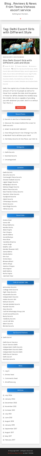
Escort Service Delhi (10, 345)
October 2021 (10, 410)
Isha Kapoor (7, 269)
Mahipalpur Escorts (10, 185)
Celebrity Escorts (9, 319)
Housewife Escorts (9, 295)
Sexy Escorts (7, 309)
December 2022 (11, 403)
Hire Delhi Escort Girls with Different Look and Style (17, 61)
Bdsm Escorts (8, 324)
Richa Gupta (7, 273)
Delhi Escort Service (10, 342)
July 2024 (8, 395)
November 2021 (10, 406)
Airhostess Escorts (9, 287)
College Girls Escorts (10, 290)
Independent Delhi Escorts (12, 347)
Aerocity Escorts (9, 175)
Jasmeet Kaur (8, 276)
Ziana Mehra (7, 252)
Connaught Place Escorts (12, 177)
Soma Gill (6, 223)
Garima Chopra (8, 266)
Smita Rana (7, 259)
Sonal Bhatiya (8, 237)
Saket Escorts (8, 199)
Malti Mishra (7, 271)
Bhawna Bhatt (8, 261)
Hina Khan (6, 240)
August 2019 (9, 421)
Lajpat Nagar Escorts (10, 182)
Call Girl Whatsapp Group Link (14, 311)
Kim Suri (6, 257)
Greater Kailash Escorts (11, 180)
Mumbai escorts (9, 359)
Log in (7, 371)
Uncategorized (19, 57)
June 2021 (8, 418)
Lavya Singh (7, 244)
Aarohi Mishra (8, 235)
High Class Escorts (9, 292)
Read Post (20, 107)
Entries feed (9, 375)
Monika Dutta (8, 227)
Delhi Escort (7, 337)
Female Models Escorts (11, 304)
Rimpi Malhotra (8, 225)
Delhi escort (7, 357)
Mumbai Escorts (11, 156)
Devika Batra (7, 254)
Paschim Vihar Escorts (11, 194)
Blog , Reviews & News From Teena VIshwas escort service (20, 7)
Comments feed (11, 378)
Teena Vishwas (22, 66)
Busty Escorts (8, 316)
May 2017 (8, 436)
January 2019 (10, 425)
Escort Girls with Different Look (17, 74)
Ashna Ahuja (7, 264)
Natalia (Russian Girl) (10, 249)
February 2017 (10, 440)
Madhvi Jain (7, 247)
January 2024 (10, 399)
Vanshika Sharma (9, 242)
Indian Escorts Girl (9, 299)
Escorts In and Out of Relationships (18, 119)
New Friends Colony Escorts (13, 192)
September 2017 (11, 429)
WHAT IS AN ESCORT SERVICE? (15, 129)
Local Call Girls (8, 321)
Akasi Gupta (7, 230)
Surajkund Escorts (9, 197)
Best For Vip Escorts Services (23, 69)
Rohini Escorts (8, 204)
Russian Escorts (8, 307)
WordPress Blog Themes (15, 453)
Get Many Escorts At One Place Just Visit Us (21, 139)
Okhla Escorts (8, 209)
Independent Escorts (10, 297)
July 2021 (8, 414)
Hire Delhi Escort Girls (21, 79)
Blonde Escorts (8, 326)
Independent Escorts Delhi (12, 349)
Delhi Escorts (8, 57)
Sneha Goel (7, 220)
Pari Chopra (7, 232)
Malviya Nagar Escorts (11, 187)
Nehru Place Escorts (10, 189)
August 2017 (9, 432)
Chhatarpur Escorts (10, 202)
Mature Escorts (8, 302)
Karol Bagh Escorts (10, 206)
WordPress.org (10, 382)
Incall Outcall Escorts (11, 314)
